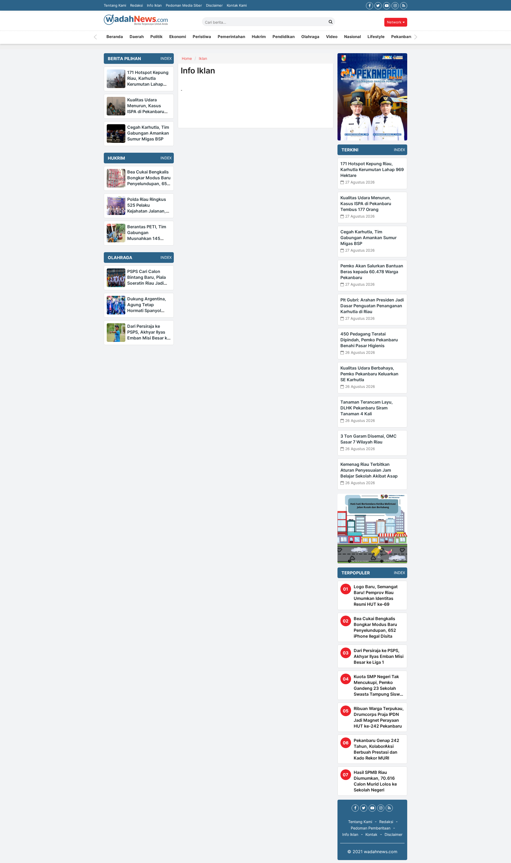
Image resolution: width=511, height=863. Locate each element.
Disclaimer (214, 5)
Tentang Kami (115, 5)
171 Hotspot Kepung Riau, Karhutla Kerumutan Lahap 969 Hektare (372, 169)
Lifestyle (376, 37)
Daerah (137, 37)
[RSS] (403, 5)
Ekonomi (177, 37)
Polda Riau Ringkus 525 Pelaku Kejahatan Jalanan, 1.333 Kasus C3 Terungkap (146, 211)
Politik (156, 37)
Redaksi (136, 5)
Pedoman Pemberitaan (370, 828)
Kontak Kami (237, 5)
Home (187, 58)
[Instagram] (395, 5)
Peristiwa (202, 37)
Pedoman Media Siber (184, 5)
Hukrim (259, 37)
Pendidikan (284, 37)
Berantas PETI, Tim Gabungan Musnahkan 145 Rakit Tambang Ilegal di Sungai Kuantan (148, 238)
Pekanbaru (402, 37)
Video (331, 37)
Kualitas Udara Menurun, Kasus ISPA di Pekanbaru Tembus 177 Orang (365, 203)
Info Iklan (154, 5)
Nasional (352, 37)
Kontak (371, 834)
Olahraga (310, 37)
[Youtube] (386, 5)
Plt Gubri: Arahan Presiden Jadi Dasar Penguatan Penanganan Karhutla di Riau (372, 305)
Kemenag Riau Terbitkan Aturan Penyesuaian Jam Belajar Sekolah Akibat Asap (369, 470)
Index (164, 58)
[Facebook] (369, 5)
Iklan (203, 58)
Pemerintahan (231, 37)
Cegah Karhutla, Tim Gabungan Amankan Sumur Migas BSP (148, 133)
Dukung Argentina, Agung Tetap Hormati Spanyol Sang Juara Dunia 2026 (146, 310)
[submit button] (331, 22)
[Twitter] (378, 5)
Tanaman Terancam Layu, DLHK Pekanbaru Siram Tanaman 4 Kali (366, 407)
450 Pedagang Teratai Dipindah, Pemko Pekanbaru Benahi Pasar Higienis (369, 339)
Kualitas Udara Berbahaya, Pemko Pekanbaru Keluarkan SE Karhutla (369, 373)
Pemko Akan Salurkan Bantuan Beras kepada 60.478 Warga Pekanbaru (371, 271)
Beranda (114, 37)
